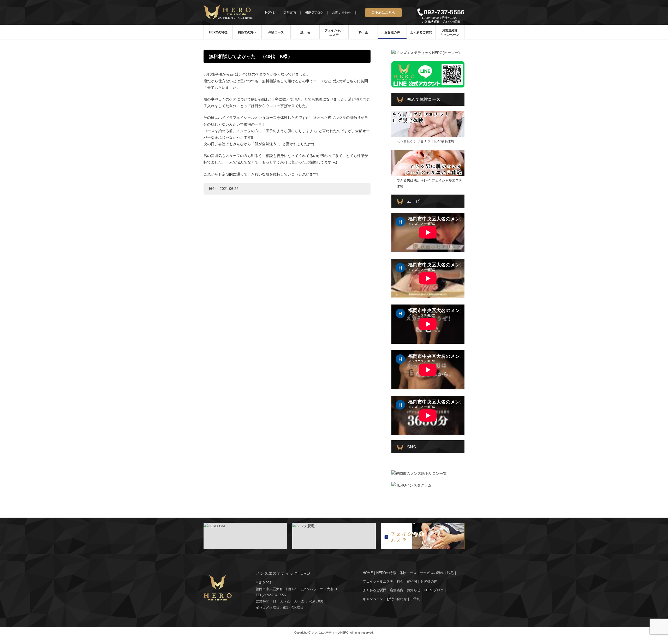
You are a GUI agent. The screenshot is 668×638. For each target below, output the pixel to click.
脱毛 (450, 573)
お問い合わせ (341, 12)
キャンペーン (373, 599)
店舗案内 (289, 12)
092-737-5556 (444, 12)
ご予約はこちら (383, 12)
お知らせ (413, 590)
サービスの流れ (432, 573)
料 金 (363, 32)
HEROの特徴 (218, 32)
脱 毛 (305, 32)
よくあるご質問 (421, 32)
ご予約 (415, 599)
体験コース (276, 32)
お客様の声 (392, 32)
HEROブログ (314, 12)
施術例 (412, 581)
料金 (400, 581)
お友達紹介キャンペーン (449, 32)
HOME (270, 12)
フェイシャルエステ (334, 32)
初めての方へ (247, 32)
